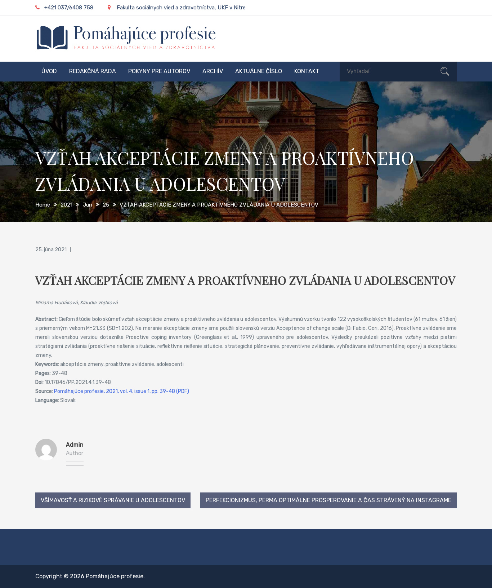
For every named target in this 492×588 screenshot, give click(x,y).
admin (75, 444)
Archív (212, 71)
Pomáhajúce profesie (114, 576)
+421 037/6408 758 (68, 7)
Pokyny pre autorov (159, 71)
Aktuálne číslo (258, 71)
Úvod (49, 71)
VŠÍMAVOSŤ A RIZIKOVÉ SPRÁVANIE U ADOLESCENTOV (113, 500)
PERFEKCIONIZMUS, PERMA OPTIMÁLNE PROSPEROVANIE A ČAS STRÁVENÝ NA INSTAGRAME (328, 500)
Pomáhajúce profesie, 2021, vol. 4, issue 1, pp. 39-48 (114, 391)
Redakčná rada (92, 71)
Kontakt (306, 71)
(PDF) (182, 391)
